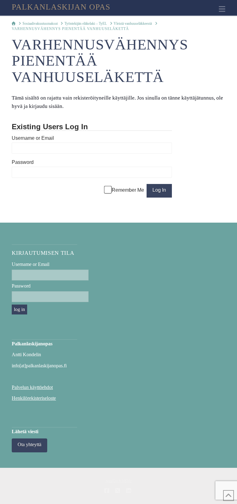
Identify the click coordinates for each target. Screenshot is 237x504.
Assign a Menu (119, 481)
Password (23, 162)
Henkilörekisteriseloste (34, 398)
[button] (222, 9)
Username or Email (33, 138)
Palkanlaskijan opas (61, 7)
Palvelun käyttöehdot (32, 387)
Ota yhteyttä (29, 444)
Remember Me (128, 190)
